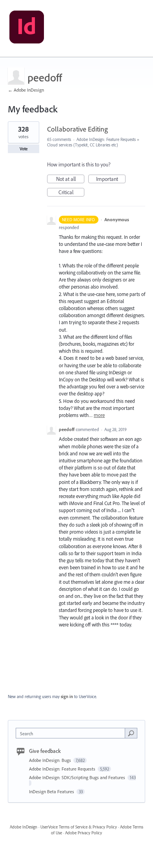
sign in (67, 696)
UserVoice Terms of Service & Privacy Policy (78, 827)
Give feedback (45, 750)
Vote (24, 149)
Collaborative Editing (77, 129)
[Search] (131, 733)
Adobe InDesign (23, 827)
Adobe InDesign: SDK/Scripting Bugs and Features (77, 777)
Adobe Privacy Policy (83, 833)
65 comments (59, 139)
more (99, 415)
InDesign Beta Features (52, 791)
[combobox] (72, 733)
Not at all (70, 179)
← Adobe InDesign (26, 90)
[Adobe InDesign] (27, 28)
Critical (71, 193)
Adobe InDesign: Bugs (50, 760)
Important (111, 179)
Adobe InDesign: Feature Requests (106, 139)
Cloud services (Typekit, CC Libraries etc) (82, 145)
